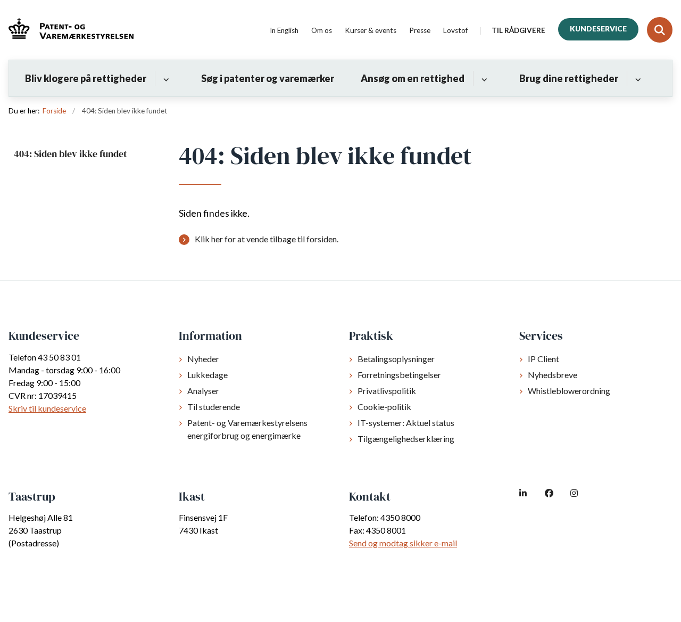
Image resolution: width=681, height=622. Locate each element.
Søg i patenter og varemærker (267, 78)
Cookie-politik (384, 407)
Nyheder (203, 359)
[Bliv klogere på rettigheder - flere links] (165, 78)
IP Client (543, 359)
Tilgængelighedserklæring (406, 438)
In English (284, 31)
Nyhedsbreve (552, 375)
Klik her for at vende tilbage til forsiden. (266, 239)
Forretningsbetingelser (399, 375)
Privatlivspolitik (387, 391)
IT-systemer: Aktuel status (406, 423)
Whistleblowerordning (569, 391)
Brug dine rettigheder (568, 78)
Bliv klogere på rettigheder (85, 78)
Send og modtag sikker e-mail (403, 543)
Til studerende (213, 407)
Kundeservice (598, 28)
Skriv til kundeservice (47, 408)
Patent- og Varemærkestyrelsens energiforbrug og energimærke (247, 429)
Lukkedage (207, 375)
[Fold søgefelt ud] (659, 30)
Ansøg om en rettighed (412, 78)
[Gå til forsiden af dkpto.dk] (67, 30)
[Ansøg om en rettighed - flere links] (483, 78)
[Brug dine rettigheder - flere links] (636, 78)
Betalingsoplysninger (396, 359)
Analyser (203, 391)
